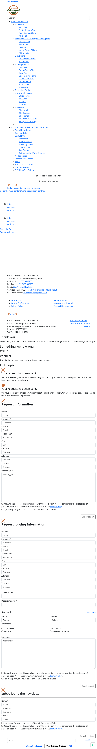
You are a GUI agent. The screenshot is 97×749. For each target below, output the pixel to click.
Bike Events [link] (20, 56)
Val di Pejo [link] (23, 27)
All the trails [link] (24, 53)
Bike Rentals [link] (24, 116)
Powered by (78, 320)
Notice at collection (33, 746)
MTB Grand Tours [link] (26, 78)
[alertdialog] (48, 713)
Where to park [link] (25, 147)
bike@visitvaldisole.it (22, 287)
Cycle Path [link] (23, 73)
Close (87, 739)
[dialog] (48, 459)
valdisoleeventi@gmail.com (35, 292)
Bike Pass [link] (23, 98)
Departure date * (9, 601)
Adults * (5, 616)
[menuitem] (8, 1)
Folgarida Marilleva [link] (27, 33)
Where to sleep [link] (25, 141)
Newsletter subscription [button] (64, 303)
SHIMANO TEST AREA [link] (24, 170)
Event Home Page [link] (23, 130)
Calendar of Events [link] (27, 58)
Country (5, 448)
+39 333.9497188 (24, 281)
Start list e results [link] (23, 167)
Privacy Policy (56, 506)
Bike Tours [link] (23, 44)
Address (5, 456)
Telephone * (6, 433)
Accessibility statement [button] (64, 306)
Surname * (6, 419)
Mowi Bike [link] (23, 87)
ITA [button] (8, 1)
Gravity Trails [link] (24, 41)
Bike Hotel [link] (23, 110)
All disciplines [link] (21, 156)
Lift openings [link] (24, 96)
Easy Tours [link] (23, 47)
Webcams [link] (23, 104)
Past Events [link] (24, 61)
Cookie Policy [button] (17, 300)
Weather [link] (22, 101)
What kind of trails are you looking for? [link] (32, 38)
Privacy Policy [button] (17, 306)
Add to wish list (7, 232)
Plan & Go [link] (19, 107)
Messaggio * (7, 470)
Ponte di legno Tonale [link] (28, 30)
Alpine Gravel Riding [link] (28, 50)
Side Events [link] (24, 150)
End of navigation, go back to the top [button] (23, 188)
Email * (4, 426)
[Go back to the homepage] (13, 10)
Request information (48, 181)
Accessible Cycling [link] (23, 90)
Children (53, 616)
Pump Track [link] (24, 84)
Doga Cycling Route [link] (27, 76)
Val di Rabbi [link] (24, 36)
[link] (9, 185)
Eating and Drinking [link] (28, 121)
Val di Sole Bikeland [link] (19, 21)
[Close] (3, 369)
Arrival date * (7, 592)
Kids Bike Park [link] (25, 81)
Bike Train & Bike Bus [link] (28, 118)
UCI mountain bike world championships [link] (29, 127)
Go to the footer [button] (7, 229)
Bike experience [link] (22, 64)
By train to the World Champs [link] (32, 153)
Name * (4, 411)
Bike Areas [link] (19, 24)
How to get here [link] (26, 144)
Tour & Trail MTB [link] (26, 70)
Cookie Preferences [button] (20, 303)
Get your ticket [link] (21, 133)
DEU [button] (17, 1)
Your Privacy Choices (56, 746)
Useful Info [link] (20, 136)
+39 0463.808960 (25, 284)
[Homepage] (6, 197)
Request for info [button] (61, 300)
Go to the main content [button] (10, 191)
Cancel (83, 736)
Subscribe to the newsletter (48, 175)
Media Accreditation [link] (24, 164)
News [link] (17, 161)
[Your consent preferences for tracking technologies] (93, 745)
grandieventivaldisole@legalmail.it (41, 290)
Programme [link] (24, 138)
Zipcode (5, 463)
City (3, 441)
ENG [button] (13, 1)
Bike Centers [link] (24, 113)
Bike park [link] (23, 67)
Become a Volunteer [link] (24, 158)
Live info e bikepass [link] (23, 93)
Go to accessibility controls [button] (33, 191)
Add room (91, 612)
